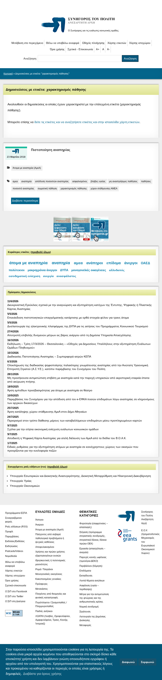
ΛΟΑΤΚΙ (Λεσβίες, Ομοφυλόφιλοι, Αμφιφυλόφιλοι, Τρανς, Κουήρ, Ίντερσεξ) (52, 620)
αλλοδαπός (116, 270)
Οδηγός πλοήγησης (93, 42)
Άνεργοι (39, 524)
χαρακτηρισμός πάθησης (73, 188)
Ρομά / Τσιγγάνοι (44, 569)
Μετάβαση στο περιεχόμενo (27, 42)
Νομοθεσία (11, 556)
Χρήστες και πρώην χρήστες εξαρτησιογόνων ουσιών (50, 553)
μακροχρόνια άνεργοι (42, 270)
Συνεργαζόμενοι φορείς (13, 519)
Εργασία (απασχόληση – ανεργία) (92, 550)
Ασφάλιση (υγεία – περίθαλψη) (89, 587)
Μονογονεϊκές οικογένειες (48, 574)
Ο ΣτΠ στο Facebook (16, 591)
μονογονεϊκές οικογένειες (88, 270)
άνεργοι (131, 263)
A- (108, 49)
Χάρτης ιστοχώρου (139, 42)
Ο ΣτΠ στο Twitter (14, 596)
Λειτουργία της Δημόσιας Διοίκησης (92, 618)
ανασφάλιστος (66, 276)
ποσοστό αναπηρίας (23, 188)
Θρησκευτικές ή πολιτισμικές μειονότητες (50, 562)
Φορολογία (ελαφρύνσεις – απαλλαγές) (93, 525)
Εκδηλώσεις (11, 546)
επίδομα (113, 263)
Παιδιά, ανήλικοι (44, 611)
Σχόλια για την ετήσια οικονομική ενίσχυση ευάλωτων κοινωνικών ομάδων (53, 429)
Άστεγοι (39, 519)
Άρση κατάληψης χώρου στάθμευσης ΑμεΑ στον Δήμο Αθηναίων (47, 411)
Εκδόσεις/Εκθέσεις (15, 541)
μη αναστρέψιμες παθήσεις (123, 181)
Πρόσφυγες (41, 584)
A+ (97, 49)
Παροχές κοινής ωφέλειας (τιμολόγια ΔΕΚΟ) (92, 559)
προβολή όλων (40, 252)
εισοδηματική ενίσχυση (24, 276)
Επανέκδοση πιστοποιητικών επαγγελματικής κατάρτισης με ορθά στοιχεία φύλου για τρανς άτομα (68, 317)
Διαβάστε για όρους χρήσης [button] (42, 673)
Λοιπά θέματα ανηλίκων (92, 580)
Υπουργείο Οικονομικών (25, 485)
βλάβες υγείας (98, 181)
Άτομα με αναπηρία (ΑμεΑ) (27, 168)
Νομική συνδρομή (89, 606)
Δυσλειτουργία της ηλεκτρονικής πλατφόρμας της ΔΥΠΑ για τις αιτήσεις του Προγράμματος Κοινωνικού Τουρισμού (77, 326)
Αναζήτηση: (31, 58)
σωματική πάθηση (47, 188)
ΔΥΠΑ (64, 270)
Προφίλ (9, 531)
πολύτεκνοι (16, 270)
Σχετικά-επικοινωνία (15, 585)
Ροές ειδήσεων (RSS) (16, 526)
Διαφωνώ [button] (128, 662)
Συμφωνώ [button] (147, 662)
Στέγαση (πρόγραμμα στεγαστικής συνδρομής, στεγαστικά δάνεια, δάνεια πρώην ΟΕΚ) (92, 538)
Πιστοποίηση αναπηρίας (50, 150)
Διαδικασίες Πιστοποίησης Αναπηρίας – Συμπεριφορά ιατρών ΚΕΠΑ (49, 356)
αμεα (15, 181)
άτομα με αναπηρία (28, 262)
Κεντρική (8, 73)
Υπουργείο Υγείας (21, 480)
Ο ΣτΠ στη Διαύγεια (15, 601)
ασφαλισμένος (79, 181)
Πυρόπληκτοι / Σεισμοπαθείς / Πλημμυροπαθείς (51, 604)
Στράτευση (84, 611)
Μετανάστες (41, 588)
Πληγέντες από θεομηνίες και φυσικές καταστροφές (50, 595)
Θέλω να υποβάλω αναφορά (62, 42)
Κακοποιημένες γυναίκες (48, 579)
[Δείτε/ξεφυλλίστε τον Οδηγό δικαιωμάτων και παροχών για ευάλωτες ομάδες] (63, 240)
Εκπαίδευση (85, 575)
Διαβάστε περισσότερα (25, 200)
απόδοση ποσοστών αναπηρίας (52, 181)
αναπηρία (26, 181)
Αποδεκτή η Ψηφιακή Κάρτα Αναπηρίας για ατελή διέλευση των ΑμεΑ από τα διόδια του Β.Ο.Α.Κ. (66, 438)
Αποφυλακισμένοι (44, 546)
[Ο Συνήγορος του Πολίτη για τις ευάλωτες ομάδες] (81, 33)
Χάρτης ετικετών (116, 42)
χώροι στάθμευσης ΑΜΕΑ (103, 188)
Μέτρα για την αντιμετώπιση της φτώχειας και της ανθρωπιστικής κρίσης (94, 598)
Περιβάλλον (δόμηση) (90, 565)
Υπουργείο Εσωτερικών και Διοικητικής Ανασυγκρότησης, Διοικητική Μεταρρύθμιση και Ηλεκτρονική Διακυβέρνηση (80, 475)
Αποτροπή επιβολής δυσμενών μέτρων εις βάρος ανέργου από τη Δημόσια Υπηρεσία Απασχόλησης (69, 335)
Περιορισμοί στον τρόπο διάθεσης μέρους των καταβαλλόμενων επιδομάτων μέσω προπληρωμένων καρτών (74, 420)
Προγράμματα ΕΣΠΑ (16, 513)
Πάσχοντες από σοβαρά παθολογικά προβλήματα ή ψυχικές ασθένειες (49, 538)
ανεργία (48, 276)
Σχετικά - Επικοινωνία (80, 49)
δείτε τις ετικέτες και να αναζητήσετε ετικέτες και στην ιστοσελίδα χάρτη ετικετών (86, 122)
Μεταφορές (85, 625)
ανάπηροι (94, 263)
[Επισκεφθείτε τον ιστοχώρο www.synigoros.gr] (99, 240)
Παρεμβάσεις (12, 536)
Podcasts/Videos (14, 551)
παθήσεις (146, 181)
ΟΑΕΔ (145, 263)
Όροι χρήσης (57, 49)
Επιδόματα (85, 570)
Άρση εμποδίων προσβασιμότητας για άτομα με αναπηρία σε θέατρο (49, 390)
